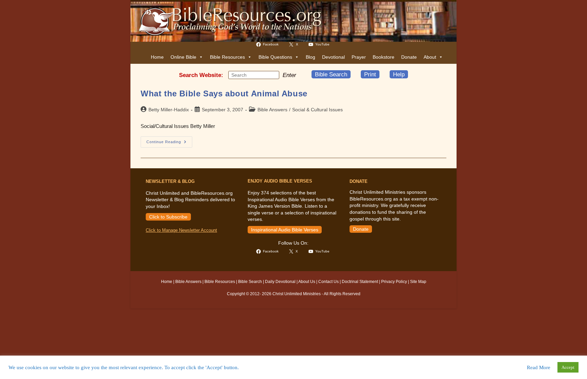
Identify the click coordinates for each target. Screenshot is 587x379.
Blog (310, 57)
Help (399, 74)
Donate (409, 57)
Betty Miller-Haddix (168, 109)
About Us (306, 281)
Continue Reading (169, 143)
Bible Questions (275, 57)
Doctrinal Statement (360, 281)
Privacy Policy (394, 281)
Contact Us (328, 281)
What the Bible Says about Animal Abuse (224, 93)
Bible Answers (272, 109)
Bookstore (383, 57)
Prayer (359, 57)
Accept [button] (568, 367)
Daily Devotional (280, 281)
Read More (538, 367)
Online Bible (183, 57)
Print (370, 74)
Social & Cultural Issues (317, 109)
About (430, 57)
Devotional (333, 57)
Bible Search (331, 74)
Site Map (418, 281)
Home (157, 57)
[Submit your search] (272, 75)
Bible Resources (227, 57)
